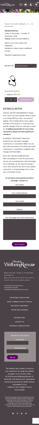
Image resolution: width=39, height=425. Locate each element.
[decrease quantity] (7, 100)
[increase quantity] (15, 100)
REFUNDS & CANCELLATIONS (19, 326)
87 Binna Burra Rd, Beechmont (13, 285)
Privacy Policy (26, 374)
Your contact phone (19, 193)
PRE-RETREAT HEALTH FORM (19, 298)
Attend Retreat (26, 100)
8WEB (22, 390)
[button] (12, 80)
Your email (20, 201)
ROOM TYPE (9, 66)
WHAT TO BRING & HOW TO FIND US (19, 302)
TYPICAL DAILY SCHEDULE (19, 310)
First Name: (20, 340)
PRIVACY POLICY (26, 387)
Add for (13, 94)
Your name (19, 185)
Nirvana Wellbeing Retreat (21, 376)
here (25, 144)
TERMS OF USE (12, 387)
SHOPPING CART (19, 318)
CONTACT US (19, 322)
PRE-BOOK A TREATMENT (19, 306)
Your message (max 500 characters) (19, 218)
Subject (19, 209)
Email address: (20, 348)
